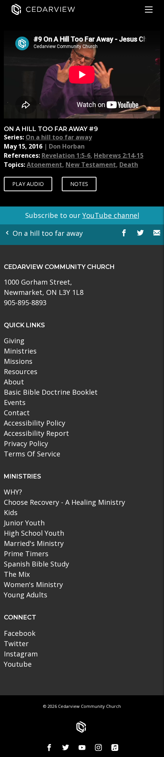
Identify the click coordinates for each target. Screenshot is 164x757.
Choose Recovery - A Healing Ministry (64, 502)
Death (128, 164)
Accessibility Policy (34, 422)
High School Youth (34, 533)
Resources (20, 371)
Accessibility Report (36, 433)
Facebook (19, 633)
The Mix (17, 574)
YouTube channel (110, 215)
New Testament (91, 164)
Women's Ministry (33, 584)
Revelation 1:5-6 (66, 155)
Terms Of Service (32, 453)
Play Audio (28, 183)
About (14, 381)
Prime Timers (26, 553)
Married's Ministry (34, 543)
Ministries (20, 350)
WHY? (13, 491)
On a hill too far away (59, 137)
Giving (14, 340)
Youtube (18, 664)
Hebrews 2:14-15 (118, 155)
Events (15, 402)
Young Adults (25, 594)
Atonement (44, 164)
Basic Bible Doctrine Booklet (51, 392)
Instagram (21, 653)
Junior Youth (24, 522)
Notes (79, 183)
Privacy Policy (26, 443)
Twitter (16, 643)
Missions (18, 361)
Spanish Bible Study (36, 563)
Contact (17, 412)
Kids (11, 512)
